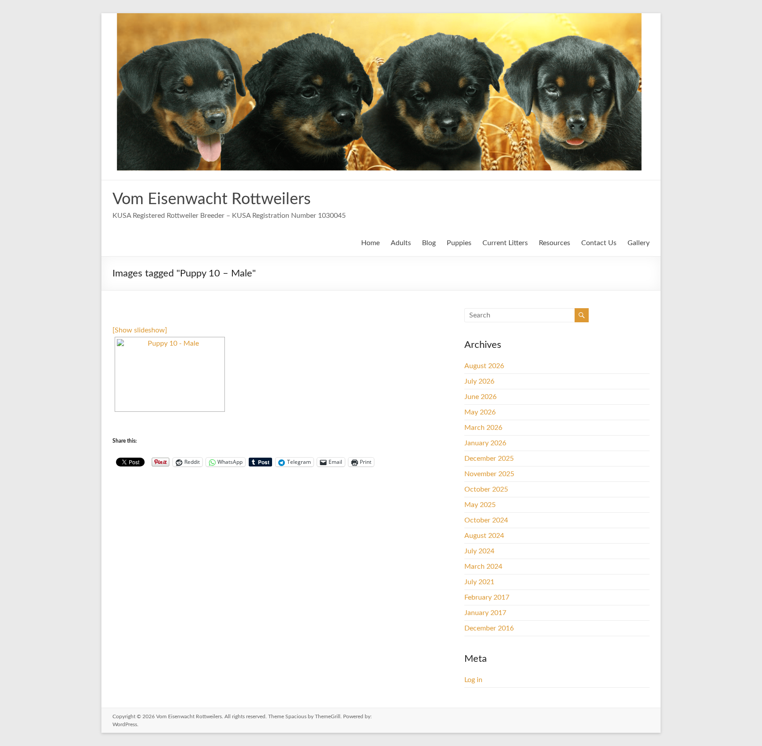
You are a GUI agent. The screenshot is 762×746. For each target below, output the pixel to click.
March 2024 (483, 566)
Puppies (459, 242)
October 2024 (486, 520)
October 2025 (486, 489)
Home (370, 242)
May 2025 (480, 504)
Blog (429, 242)
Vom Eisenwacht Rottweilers (211, 199)
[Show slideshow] (139, 330)
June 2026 (480, 396)
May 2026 (480, 412)
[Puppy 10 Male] (170, 374)
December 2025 (489, 458)
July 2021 (479, 582)
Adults (401, 242)
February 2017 (486, 597)
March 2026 (483, 427)
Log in (473, 679)
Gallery (639, 242)
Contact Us (598, 242)
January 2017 (485, 612)
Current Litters (505, 242)
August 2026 (484, 365)
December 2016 (489, 628)
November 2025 (489, 473)
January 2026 (485, 443)
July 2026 (479, 381)
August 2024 (484, 535)
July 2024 (479, 551)
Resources (554, 242)
